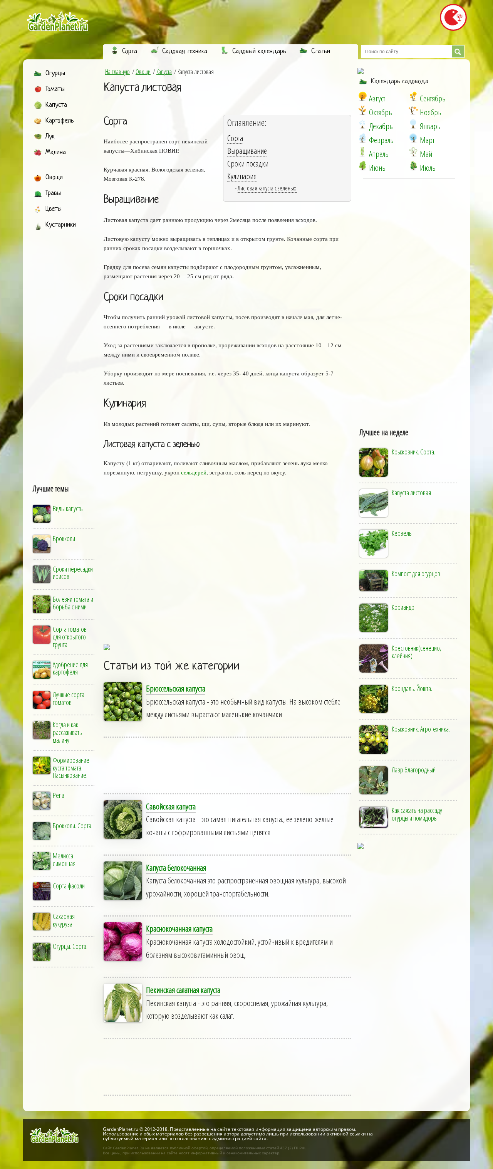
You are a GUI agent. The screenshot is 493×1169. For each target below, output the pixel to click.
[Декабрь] (362, 124)
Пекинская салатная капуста (183, 989)
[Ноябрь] (413, 110)
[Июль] (413, 166)
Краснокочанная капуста (179, 928)
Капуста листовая (142, 87)
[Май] (413, 152)
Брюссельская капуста (175, 688)
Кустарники (60, 225)
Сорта (129, 51)
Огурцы (55, 73)
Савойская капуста (171, 806)
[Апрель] (362, 152)
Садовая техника (184, 51)
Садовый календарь (259, 51)
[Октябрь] (362, 110)
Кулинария (242, 176)
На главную (117, 71)
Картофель (59, 120)
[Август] (362, 96)
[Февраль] (362, 138)
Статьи (320, 51)
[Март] (413, 138)
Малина (55, 152)
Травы (53, 193)
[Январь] (413, 124)
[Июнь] (362, 166)
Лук (50, 136)
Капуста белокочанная (176, 867)
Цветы (53, 209)
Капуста (56, 105)
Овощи (54, 177)
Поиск (457, 51)
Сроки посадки (247, 163)
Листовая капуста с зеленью (267, 188)
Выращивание (247, 150)
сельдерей (193, 472)
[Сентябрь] (413, 96)
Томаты (55, 89)
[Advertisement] (64, 349)
